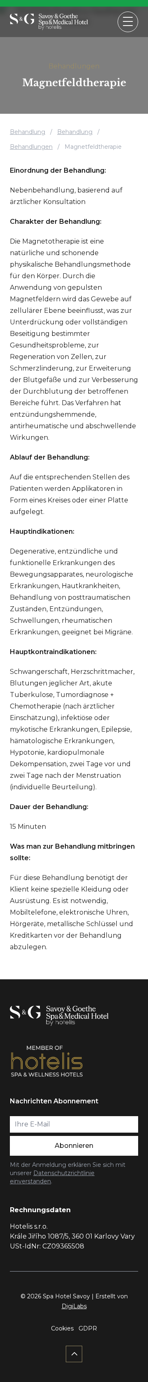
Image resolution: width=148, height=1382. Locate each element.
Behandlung (27, 132)
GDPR (88, 1328)
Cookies (62, 1328)
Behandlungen (74, 66)
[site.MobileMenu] (128, 22)
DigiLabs (74, 1306)
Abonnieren (74, 1146)
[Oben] (74, 1354)
